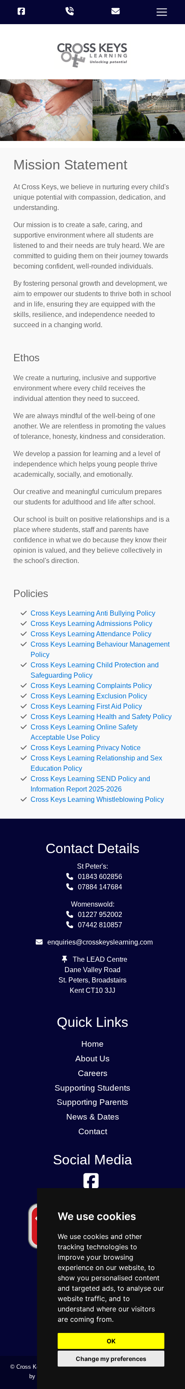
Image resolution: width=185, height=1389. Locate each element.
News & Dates (92, 1116)
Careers (93, 1073)
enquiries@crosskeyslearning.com (100, 942)
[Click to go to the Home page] (92, 55)
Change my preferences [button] (111, 1358)
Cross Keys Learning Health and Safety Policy (101, 716)
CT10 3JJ (100, 990)
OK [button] (111, 1341)
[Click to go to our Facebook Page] (23, 12)
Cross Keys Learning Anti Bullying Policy (93, 613)
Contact (92, 1131)
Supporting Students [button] (92, 1087)
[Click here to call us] (69, 12)
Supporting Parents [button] (92, 1102)
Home (92, 1043)
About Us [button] (92, 1058)
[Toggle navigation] (162, 12)
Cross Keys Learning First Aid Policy (86, 706)
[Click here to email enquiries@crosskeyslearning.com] (115, 12)
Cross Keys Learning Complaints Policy (91, 685)
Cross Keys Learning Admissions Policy (91, 623)
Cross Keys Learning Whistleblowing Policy (97, 799)
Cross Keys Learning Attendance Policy (91, 634)
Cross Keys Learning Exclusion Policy (89, 696)
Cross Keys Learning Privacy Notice (86, 747)
